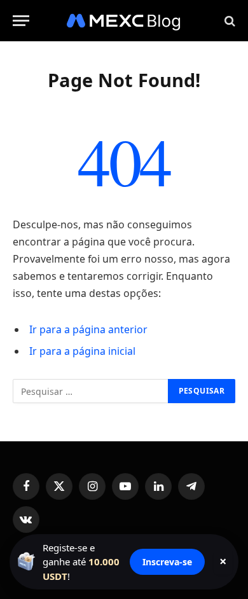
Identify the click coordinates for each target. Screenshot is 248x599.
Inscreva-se (167, 562)
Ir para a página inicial (82, 351)
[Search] (228, 20)
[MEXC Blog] (124, 20)
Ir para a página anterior (88, 329)
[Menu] (21, 20)
